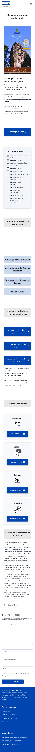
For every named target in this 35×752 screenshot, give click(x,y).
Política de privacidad (9, 718)
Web (4, 668)
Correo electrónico (10, 660)
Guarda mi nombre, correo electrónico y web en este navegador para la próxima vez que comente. (18, 674)
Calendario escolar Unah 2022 (12, 741)
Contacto (5, 722)
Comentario (7, 625)
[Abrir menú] (31, 3)
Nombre (6, 651)
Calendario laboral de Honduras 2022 (14, 737)
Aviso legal (6, 711)
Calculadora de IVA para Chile (12, 744)
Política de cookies (8, 715)
